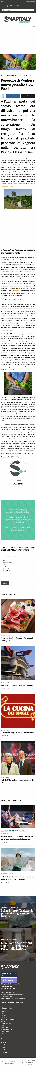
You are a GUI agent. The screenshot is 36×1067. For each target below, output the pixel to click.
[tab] (18, 1013)
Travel (4, 874)
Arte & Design (5, 1031)
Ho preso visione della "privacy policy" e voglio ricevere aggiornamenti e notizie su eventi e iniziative (17, 578)
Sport (2, 1033)
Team (2, 1013)
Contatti (3, 1015)
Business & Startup (9, 831)
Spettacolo (4, 1027)
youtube (3, 1045)
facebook (3, 1042)
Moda (2, 1025)
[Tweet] (28, 96)
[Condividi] (13, 96)
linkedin (3, 1050)
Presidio (7, 186)
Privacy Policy (26, 1060)
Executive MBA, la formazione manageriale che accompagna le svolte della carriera (17, 837)
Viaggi (11, 874)
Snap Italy (18, 484)
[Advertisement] (18, 41)
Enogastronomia (6, 1023)
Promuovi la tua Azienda (8, 1019)
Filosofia (3, 1011)
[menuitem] (18, 1011)
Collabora (4, 1017)
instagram (4, 1052)
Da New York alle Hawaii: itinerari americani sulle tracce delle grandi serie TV (17, 878)
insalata (16, 290)
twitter (3, 1047)
